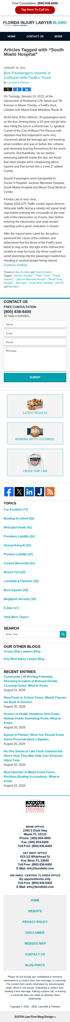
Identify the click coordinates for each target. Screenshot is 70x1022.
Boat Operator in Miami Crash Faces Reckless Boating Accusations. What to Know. (32, 777)
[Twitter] (19, 491)
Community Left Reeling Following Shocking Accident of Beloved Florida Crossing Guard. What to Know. (30, 681)
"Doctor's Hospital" (23, 275)
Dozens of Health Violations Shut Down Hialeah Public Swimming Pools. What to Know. (32, 718)
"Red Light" (21, 282)
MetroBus (13, 286)
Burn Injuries (16, 590)
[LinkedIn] (29, 491)
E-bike (11, 608)
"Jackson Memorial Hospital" (30, 279)
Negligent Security (20, 599)
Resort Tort (15, 572)
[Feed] (50, 491)
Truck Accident (43, 272)
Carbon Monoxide (19, 563)
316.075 (59, 282)
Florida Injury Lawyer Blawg (35, 25)
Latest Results (35, 413)
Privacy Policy (35, 922)
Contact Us (35, 36)
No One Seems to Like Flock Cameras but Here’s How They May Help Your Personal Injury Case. (33, 756)
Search (63, 634)
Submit (35, 377)
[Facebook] (9, 491)
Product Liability (18, 554)
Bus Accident (22, 272)
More (58, 36)
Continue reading (15, 265)
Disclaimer (35, 932)
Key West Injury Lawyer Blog (24, 659)
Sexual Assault (17, 545)
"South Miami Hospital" (41, 282)
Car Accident (16, 509)
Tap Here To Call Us (35, 9)
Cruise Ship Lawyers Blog (22, 651)
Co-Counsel (35, 439)
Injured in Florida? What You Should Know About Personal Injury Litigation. (34, 737)
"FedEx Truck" (43, 275)
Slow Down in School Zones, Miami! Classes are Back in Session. (35, 700)
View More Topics (16, 617)
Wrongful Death (18, 527)
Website (35, 911)
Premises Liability (19, 536)
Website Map (35, 943)
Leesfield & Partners (21, 581)
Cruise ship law (35, 471)
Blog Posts (35, 965)
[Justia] (39, 491)
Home (11, 36)
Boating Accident (19, 518)
